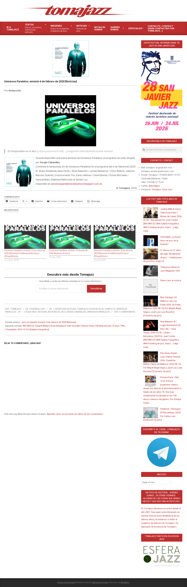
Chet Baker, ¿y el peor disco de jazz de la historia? (170, 241)
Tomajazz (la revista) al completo (96, 309)
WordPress (125, 582)
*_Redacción (59, 309)
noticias (42, 312)
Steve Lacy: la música (170, 280)
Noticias (71, 309)
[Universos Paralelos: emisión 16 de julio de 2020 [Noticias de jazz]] (70, 237)
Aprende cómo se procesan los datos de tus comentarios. (75, 414)
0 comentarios (127, 312)
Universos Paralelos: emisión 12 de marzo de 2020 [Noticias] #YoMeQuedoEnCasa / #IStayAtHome (24, 253)
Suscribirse (96, 288)
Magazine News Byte (100, 582)
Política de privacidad (66, 582)
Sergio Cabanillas (76, 312)
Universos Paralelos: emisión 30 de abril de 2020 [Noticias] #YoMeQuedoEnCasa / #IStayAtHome (113, 253)
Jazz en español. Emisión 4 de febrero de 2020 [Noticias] (48, 322)
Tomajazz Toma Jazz (162, 189)
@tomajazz (154, 186)
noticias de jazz (57, 312)
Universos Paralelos (98, 312)
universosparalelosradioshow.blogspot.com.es (76, 183)
